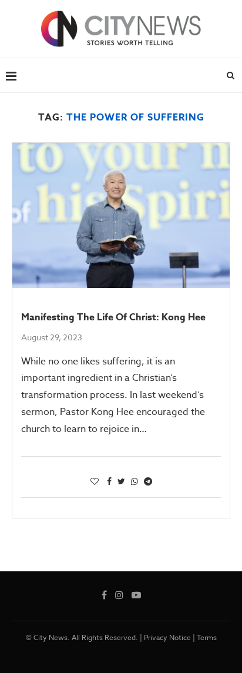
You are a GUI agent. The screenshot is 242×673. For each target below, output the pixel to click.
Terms (207, 637)
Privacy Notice (167, 637)
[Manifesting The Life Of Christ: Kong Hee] (121, 215)
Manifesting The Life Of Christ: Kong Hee (113, 317)
